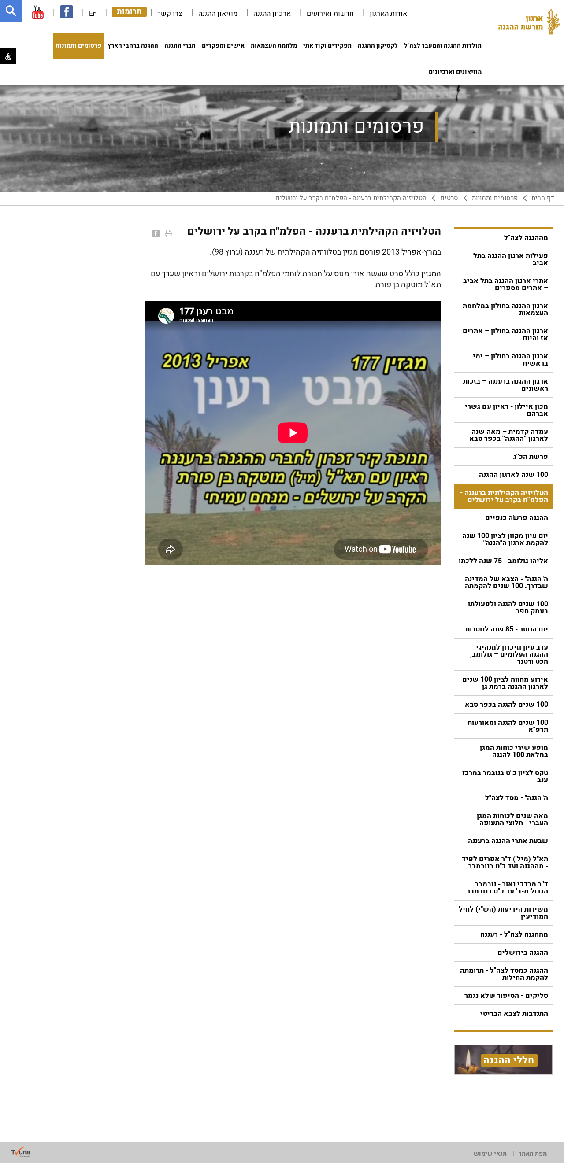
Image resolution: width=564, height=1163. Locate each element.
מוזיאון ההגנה (217, 13)
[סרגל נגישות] (8, 56)
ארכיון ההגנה (272, 13)
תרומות (129, 12)
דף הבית (542, 198)
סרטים (449, 198)
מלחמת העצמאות (274, 45)
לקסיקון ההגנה (378, 45)
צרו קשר (169, 13)
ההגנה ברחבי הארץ (133, 45)
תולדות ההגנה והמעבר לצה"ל (443, 45)
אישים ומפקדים (223, 45)
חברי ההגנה (180, 45)
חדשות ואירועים (330, 13)
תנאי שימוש (490, 1153)
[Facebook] (155, 234)
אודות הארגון (388, 13)
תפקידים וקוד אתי (327, 45)
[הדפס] (167, 234)
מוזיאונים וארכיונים (455, 72)
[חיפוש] (11, 11)
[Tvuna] (20, 1152)
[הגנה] (529, 24)
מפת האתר (533, 1153)
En (93, 13)
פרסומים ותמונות (78, 45)
